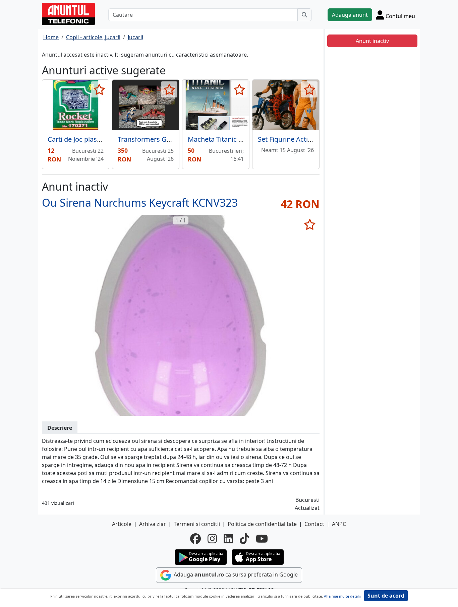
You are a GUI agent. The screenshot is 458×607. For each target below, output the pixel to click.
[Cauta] (304, 14)
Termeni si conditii (197, 524)
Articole (121, 524)
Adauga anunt (350, 14)
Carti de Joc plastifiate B (84, 139)
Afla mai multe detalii (342, 596)
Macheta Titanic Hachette (227, 139)
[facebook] (195, 539)
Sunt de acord (385, 595)
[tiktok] (244, 539)
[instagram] (212, 539)
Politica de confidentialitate (262, 524)
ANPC (339, 524)
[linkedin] (228, 539)
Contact (314, 524)
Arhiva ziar (152, 524)
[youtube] (262, 539)
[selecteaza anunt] (99, 89)
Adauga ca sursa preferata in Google (235, 574)
